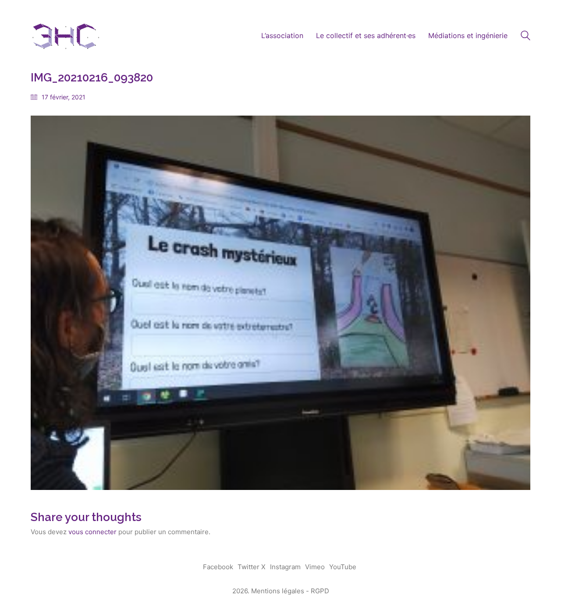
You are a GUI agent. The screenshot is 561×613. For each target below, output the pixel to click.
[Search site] (525, 36)
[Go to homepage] (66, 35)
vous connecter (92, 532)
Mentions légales (277, 591)
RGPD (320, 591)
